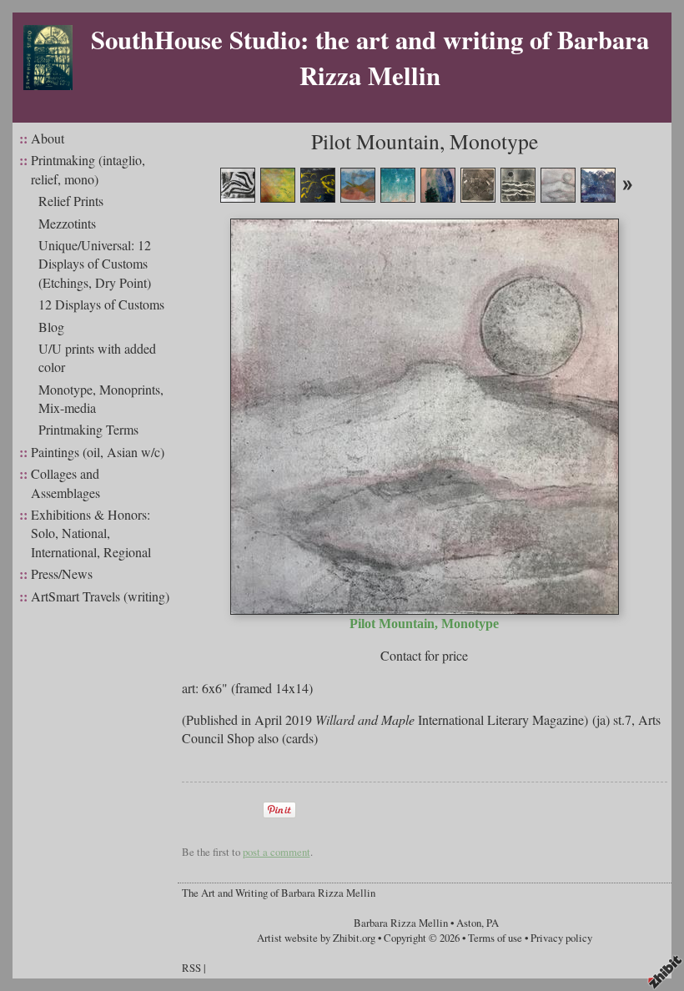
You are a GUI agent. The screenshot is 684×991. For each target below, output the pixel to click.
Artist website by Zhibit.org (316, 937)
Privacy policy (561, 937)
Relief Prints (70, 200)
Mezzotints (67, 223)
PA (492, 922)
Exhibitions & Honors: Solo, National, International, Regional (91, 533)
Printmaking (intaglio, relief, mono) (88, 169)
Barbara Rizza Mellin (401, 922)
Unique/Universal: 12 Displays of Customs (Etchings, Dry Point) (94, 263)
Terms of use (495, 937)
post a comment (276, 851)
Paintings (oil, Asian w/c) (97, 451)
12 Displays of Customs (101, 304)
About (47, 138)
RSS (191, 967)
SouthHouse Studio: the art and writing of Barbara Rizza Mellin (370, 57)
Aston (468, 922)
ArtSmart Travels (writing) (100, 596)
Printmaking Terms (88, 429)
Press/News (62, 573)
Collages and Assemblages (65, 483)
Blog (51, 326)
